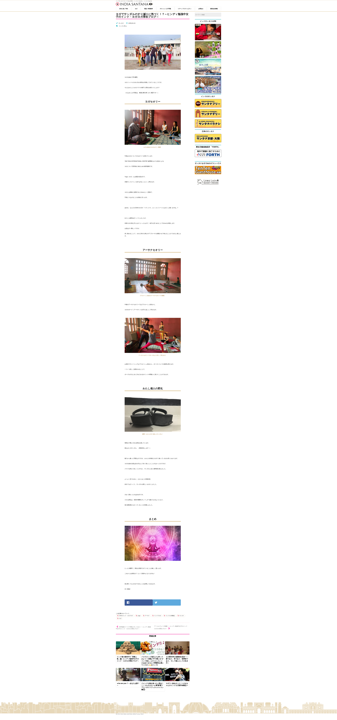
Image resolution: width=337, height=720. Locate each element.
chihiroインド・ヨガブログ (126, 615)
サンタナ (121, 23)
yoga (139, 615)
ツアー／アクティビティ (184, 8)
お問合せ (200, 8)
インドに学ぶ (123, 26)
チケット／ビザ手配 (165, 8)
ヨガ (136, 8)
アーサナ (147, 615)
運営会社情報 (214, 8)
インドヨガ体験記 (170, 615)
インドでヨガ (157, 615)
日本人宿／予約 (123, 8)
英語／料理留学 (148, 8)
